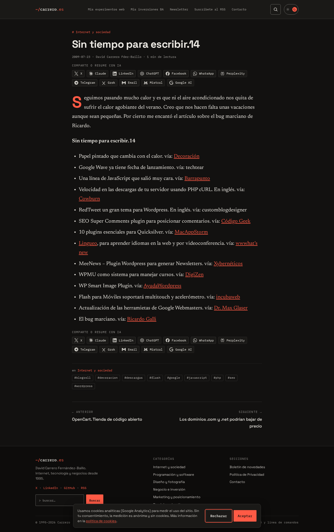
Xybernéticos (228, 263)
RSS (83, 488)
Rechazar (218, 516)
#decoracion (108, 378)
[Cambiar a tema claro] (291, 9)
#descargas (133, 378)
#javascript (197, 378)
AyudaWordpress (162, 286)
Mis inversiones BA (147, 9)
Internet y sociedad (94, 370)
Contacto (239, 9)
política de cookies (101, 521)
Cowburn (89, 198)
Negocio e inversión (169, 489)
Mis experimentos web (106, 9)
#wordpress (83, 386)
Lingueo (88, 243)
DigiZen (194, 274)
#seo (231, 378)
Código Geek (235, 221)
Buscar (94, 500)
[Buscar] (275, 9)
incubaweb (228, 297)
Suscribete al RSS (209, 9)
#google (173, 378)
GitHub (69, 488)
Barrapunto (197, 178)
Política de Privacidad (247, 474)
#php (217, 378)
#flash (155, 378)
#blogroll (82, 378)
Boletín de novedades (247, 467)
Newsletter (179, 9)
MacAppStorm (191, 232)
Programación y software (173, 474)
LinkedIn (50, 488)
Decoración (186, 156)
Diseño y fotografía (169, 482)
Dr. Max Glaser (231, 308)
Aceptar (245, 516)
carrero (49, 9)
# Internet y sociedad (91, 32)
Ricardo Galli (141, 319)
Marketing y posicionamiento (176, 497)
